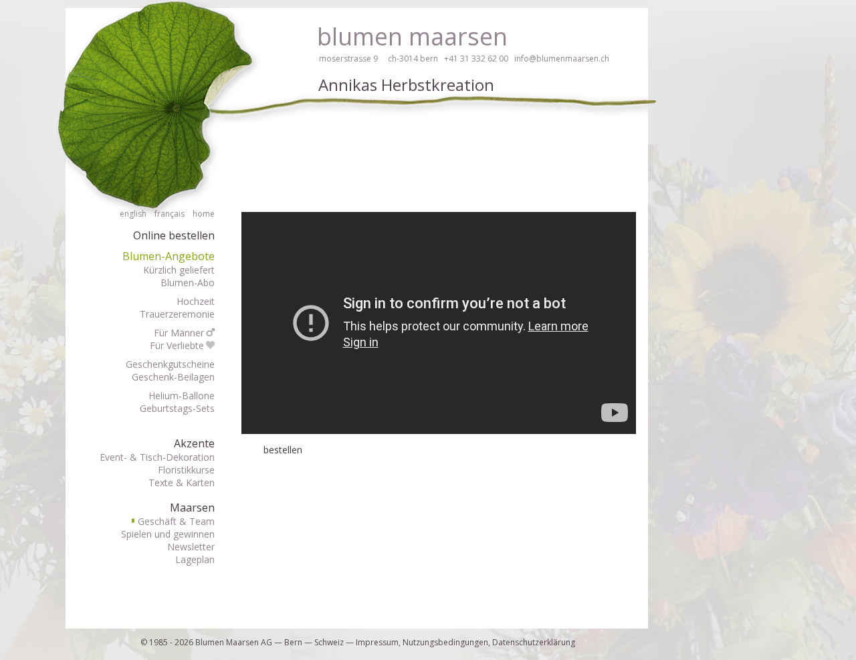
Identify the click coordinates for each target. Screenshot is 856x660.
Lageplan (195, 559)
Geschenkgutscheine (170, 364)
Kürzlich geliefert (179, 269)
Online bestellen (174, 235)
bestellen (282, 449)
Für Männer (179, 332)
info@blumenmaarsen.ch (561, 58)
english (133, 213)
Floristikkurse (186, 469)
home (204, 213)
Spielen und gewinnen (168, 534)
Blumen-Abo (187, 282)
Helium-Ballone (181, 395)
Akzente (194, 443)
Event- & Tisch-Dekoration (157, 457)
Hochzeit (196, 301)
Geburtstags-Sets (177, 408)
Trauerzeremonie (177, 314)
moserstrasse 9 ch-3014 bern (378, 58)
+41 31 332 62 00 (476, 58)
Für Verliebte (177, 345)
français (169, 213)
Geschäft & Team (173, 521)
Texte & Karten (181, 482)
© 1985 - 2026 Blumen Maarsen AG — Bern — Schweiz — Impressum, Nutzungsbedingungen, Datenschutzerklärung (357, 642)
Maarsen (192, 507)
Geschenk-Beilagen (173, 376)
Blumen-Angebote (168, 256)
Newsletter (191, 546)
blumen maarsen (412, 36)
